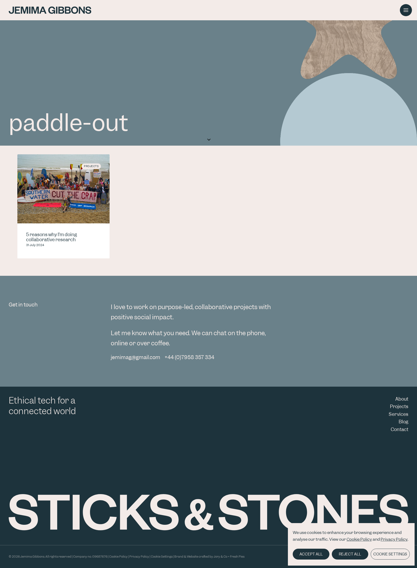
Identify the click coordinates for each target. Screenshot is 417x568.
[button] (406, 10)
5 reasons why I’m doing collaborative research (51, 237)
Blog (403, 422)
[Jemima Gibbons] (50, 10)
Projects (91, 166)
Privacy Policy (394, 539)
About (401, 399)
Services (398, 414)
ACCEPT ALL (311, 554)
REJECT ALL (350, 554)
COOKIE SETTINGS (390, 554)
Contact (399, 429)
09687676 (99, 556)
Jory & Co (220, 556)
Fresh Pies (237, 556)
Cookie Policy (359, 539)
